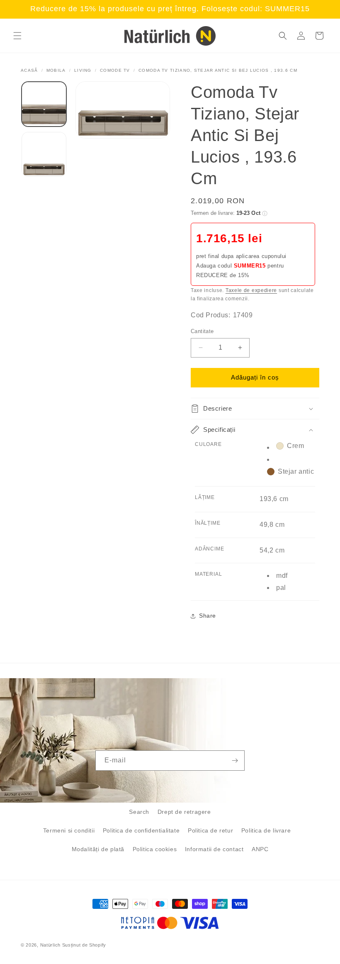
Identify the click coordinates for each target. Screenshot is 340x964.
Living (83, 70)
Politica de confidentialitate (141, 830)
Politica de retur (210, 830)
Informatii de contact (214, 849)
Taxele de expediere (251, 290)
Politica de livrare (266, 830)
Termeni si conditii (69, 830)
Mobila (56, 70)
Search (139, 811)
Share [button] (207, 615)
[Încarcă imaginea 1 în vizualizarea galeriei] (44, 104)
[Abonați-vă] (235, 760)
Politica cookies (155, 849)
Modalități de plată (98, 849)
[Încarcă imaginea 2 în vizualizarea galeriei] (44, 154)
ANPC (260, 849)
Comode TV (115, 70)
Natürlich (50, 944)
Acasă (29, 70)
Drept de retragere (184, 811)
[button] (17, 36)
